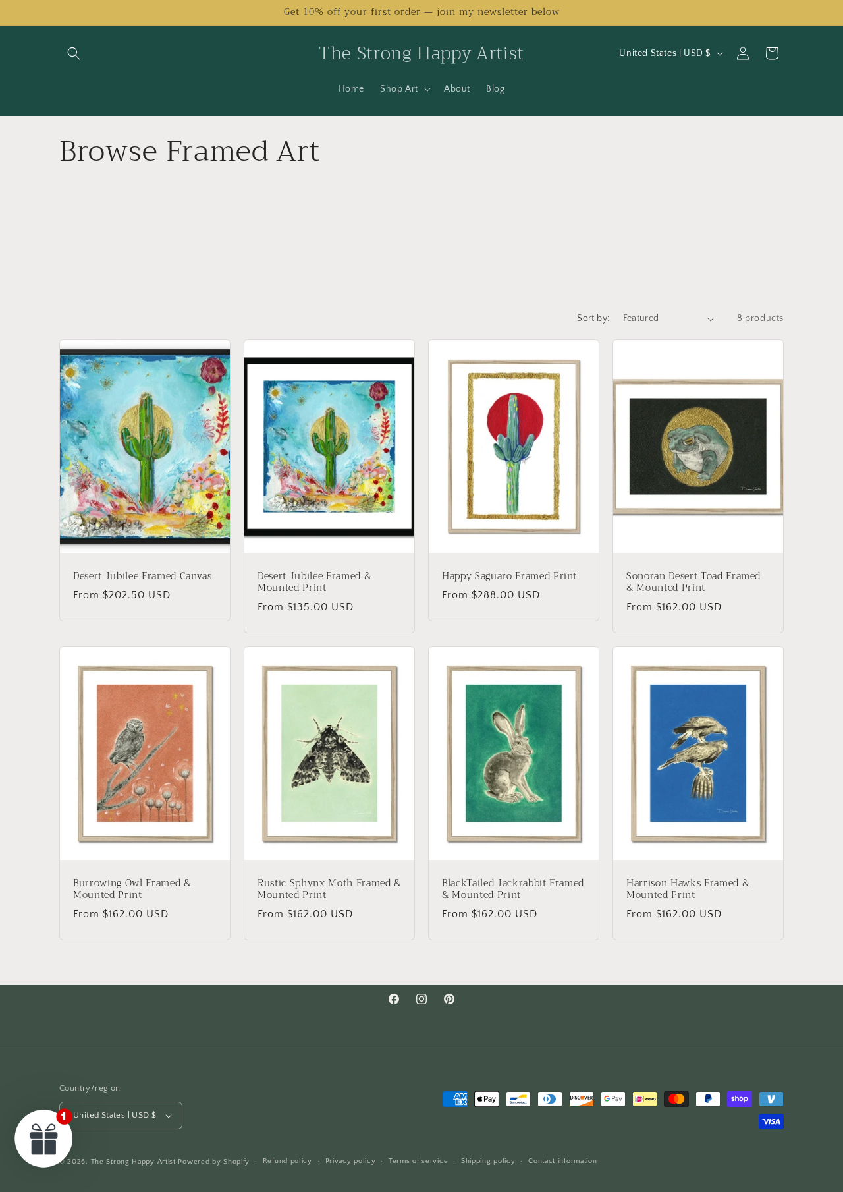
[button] (73, 53)
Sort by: (593, 318)
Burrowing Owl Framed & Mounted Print (132, 889)
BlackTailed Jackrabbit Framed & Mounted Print (513, 889)
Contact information (562, 1161)
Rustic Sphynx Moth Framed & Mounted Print (329, 889)
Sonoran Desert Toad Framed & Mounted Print (693, 582)
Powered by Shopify (214, 1162)
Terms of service (418, 1161)
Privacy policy (350, 1161)
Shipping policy (488, 1161)
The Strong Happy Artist (133, 1162)
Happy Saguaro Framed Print (509, 576)
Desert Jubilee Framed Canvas (142, 576)
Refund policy (287, 1161)
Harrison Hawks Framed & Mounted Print (687, 889)
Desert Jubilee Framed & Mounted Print (314, 582)
